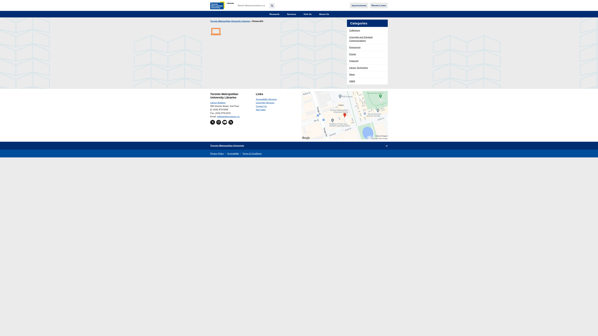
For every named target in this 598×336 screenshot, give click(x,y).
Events (352, 54)
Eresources (355, 47)
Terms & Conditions (252, 153)
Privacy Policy (217, 153)
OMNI (352, 81)
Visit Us (307, 14)
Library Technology (358, 67)
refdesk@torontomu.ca (228, 116)
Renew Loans (379, 5)
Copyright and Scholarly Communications (361, 39)
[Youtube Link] (224, 122)
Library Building (217, 102)
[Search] (272, 5)
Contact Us (261, 106)
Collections (354, 30)
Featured (353, 61)
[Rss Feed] (230, 122)
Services (291, 14)
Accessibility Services (266, 99)
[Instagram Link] (218, 122)
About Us (323, 14)
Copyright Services (265, 102)
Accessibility (233, 153)
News (352, 74)
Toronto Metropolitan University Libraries (230, 21)
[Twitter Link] (212, 122)
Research (274, 14)
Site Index (261, 109)
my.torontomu (359, 5)
